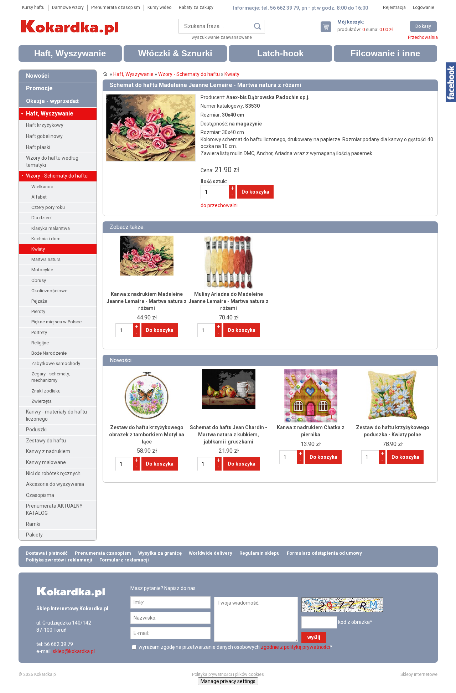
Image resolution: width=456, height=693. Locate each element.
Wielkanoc (42, 186)
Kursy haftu (33, 7)
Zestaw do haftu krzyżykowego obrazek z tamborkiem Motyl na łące (146, 434)
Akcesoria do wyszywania (55, 484)
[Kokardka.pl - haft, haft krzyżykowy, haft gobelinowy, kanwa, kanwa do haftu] (71, 22)
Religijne (40, 342)
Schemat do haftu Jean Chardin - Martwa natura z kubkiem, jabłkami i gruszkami (228, 434)
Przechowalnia (423, 37)
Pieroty (38, 311)
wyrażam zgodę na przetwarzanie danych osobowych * (235, 647)
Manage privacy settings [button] (228, 681)
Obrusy (38, 280)
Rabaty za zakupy (196, 7)
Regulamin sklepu (259, 553)
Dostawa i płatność (47, 553)
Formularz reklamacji (124, 560)
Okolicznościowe (49, 290)
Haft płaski (38, 147)
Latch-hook (280, 53)
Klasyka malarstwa (50, 228)
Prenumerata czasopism (115, 7)
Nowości (37, 75)
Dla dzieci (41, 217)
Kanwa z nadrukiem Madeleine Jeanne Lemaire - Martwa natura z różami (147, 301)
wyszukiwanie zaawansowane (222, 37)
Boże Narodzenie (49, 353)
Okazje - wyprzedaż (52, 101)
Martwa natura (46, 259)
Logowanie (423, 7)
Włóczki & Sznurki (175, 53)
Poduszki (36, 429)
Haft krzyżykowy (44, 125)
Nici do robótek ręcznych (53, 473)
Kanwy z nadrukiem (48, 451)
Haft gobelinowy (44, 136)
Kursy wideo (159, 7)
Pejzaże (39, 301)
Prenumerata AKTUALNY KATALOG (54, 509)
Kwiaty (38, 249)
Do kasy (423, 26)
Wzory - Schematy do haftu (57, 176)
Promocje (39, 88)
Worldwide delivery (210, 553)
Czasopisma (40, 495)
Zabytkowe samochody (55, 363)
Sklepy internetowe (418, 674)
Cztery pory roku (48, 207)
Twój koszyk (328, 26)
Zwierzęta (41, 401)
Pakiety (34, 535)
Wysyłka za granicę (160, 553)
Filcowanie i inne (385, 53)
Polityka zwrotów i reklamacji (59, 560)
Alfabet (39, 197)
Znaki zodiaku (46, 391)
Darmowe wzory (68, 7)
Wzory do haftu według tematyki (52, 161)
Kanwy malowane (46, 462)
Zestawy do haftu (46, 440)
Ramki (33, 524)
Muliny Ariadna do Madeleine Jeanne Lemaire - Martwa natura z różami (228, 301)
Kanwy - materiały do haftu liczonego (56, 415)
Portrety (39, 332)
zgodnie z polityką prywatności (295, 647)
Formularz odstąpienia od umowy (324, 553)
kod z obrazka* (355, 622)
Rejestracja (394, 7)
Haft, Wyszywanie (70, 53)
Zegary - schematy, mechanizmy (50, 377)
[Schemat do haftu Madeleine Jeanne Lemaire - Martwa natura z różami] (151, 97)
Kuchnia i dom (46, 238)
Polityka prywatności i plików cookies (228, 674)
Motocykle (42, 269)
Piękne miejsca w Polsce (56, 321)
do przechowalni (219, 205)
